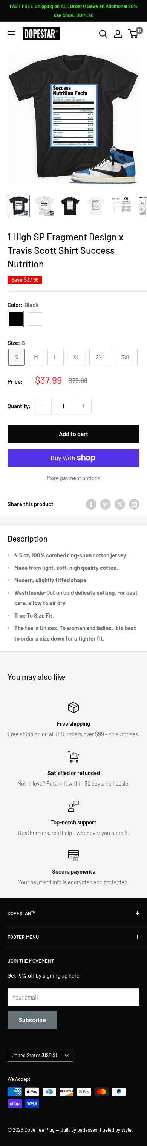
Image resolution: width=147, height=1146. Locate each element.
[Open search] (103, 34)
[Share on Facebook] (91, 504)
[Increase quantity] (83, 406)
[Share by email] (134, 504)
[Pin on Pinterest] (105, 504)
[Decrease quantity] (43, 406)
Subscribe (32, 1019)
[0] (133, 33)
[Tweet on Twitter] (120, 504)
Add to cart (73, 433)
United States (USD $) (34, 1055)
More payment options (73, 478)
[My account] (118, 34)
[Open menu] (11, 34)
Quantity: (19, 406)
